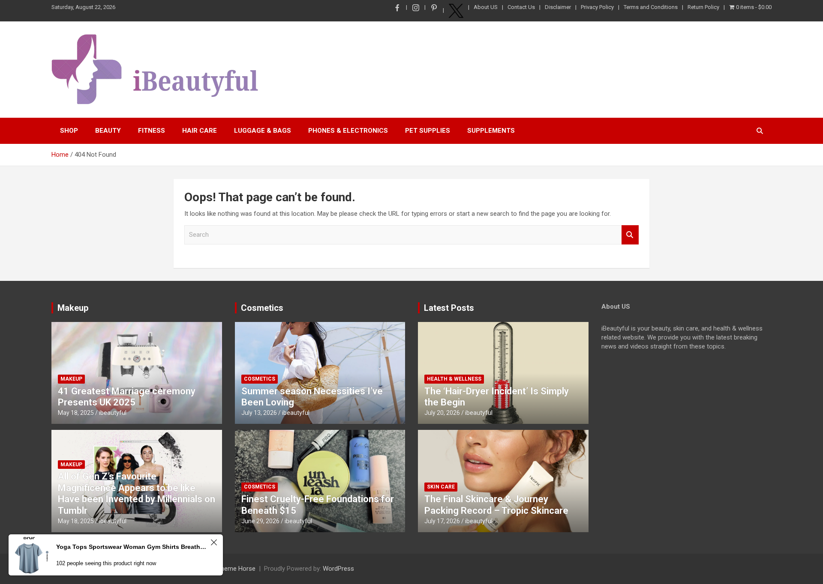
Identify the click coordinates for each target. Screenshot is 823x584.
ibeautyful (112, 412)
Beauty (108, 130)
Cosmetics (262, 308)
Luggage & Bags (262, 130)
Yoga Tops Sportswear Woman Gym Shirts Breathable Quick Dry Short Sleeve (132, 546)
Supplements (491, 130)
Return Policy (703, 7)
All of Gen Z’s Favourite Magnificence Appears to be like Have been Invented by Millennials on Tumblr (136, 493)
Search (630, 234)
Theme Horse (236, 568)
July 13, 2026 (259, 412)
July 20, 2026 (442, 412)
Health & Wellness (454, 379)
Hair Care (199, 130)
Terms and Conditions (651, 7)
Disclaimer (558, 7)
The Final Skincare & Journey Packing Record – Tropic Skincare (496, 504)
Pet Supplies (427, 130)
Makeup (72, 308)
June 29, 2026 (260, 521)
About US (486, 7)
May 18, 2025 (76, 412)
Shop (69, 130)
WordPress (338, 568)
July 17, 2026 (442, 521)
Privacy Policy (597, 7)
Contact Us (521, 7)
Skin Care (441, 487)
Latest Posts (449, 308)
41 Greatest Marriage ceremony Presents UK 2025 (126, 397)
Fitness (151, 130)
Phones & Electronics (348, 130)
